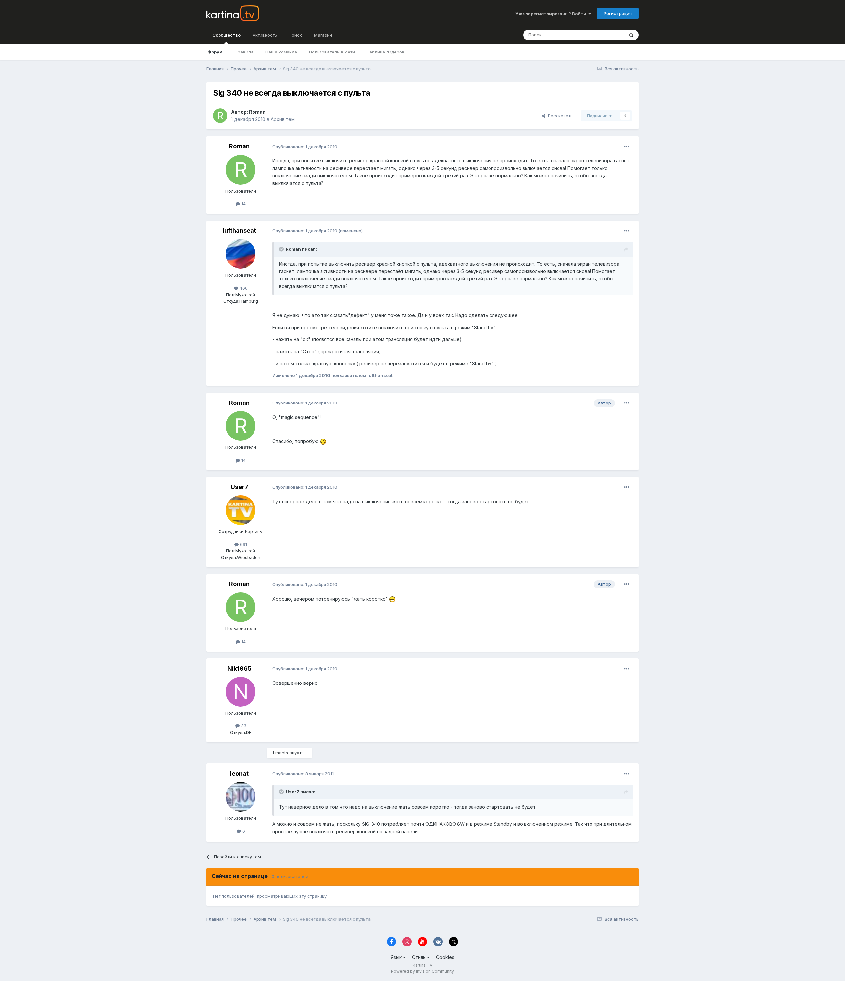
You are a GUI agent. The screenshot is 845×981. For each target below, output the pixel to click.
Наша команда (281, 51)
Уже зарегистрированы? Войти (551, 13)
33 (243, 725)
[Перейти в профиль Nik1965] (240, 692)
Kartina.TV (422, 965)
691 (243, 544)
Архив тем (283, 119)
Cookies (445, 957)
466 (243, 288)
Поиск (295, 35)
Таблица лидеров (386, 51)
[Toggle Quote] (282, 249)
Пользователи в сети (332, 51)
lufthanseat (239, 230)
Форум (215, 51)
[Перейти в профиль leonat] (240, 797)
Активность (265, 35)
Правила (244, 51)
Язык (397, 957)
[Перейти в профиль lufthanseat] (240, 254)
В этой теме (603, 34)
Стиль (419, 957)
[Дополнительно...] (626, 147)
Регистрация (618, 13)
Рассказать (559, 115)
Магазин (323, 35)
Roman (257, 112)
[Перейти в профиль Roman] (220, 115)
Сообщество (226, 35)
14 (243, 203)
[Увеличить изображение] (323, 441)
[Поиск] (631, 35)
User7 (239, 486)
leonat (239, 773)
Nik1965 (239, 668)
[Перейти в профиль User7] (240, 510)
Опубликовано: (304, 146)
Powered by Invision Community (422, 971)
